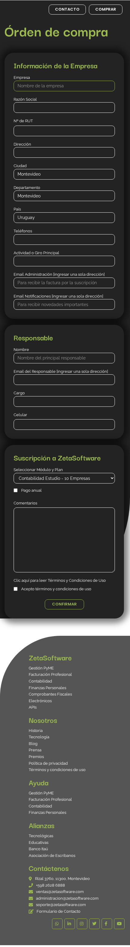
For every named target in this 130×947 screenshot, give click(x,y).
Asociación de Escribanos (52, 855)
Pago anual (31, 490)
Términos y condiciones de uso (57, 769)
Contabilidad (40, 681)
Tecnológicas (41, 836)
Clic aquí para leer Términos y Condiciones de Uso (60, 580)
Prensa (35, 750)
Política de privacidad (48, 763)
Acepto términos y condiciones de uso (56, 589)
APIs (33, 707)
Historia (36, 730)
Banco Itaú (38, 849)
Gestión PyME (41, 668)
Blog (33, 743)
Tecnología (39, 737)
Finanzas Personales (47, 688)
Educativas (38, 842)
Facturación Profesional (50, 674)
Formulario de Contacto (58, 911)
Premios (36, 756)
